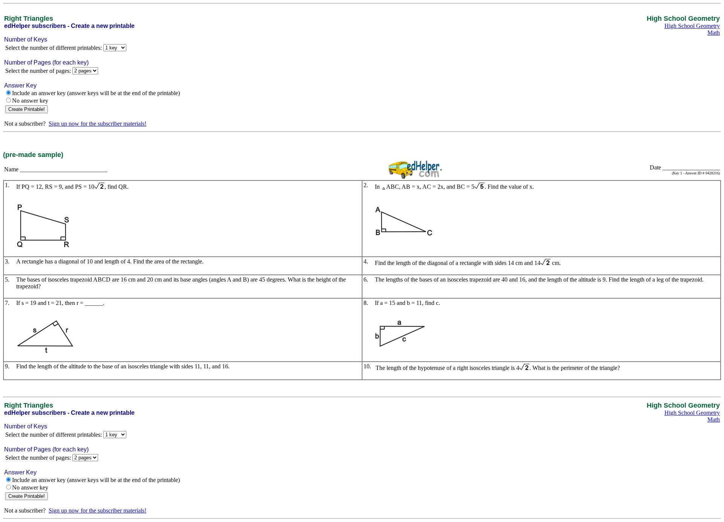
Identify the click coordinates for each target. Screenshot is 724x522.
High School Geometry (692, 26)
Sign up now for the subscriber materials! (97, 123)
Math (713, 32)
